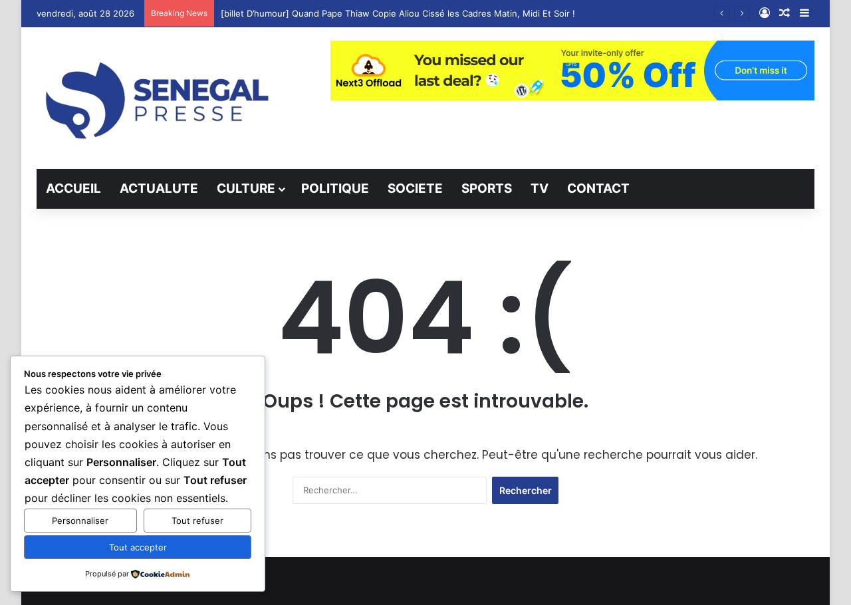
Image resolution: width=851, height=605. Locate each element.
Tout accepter (138, 547)
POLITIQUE (335, 188)
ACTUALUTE (159, 188)
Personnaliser (80, 520)
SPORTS (486, 188)
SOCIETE (415, 188)
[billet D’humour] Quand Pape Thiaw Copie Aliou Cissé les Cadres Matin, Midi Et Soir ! (398, 13)
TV (539, 188)
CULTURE (246, 188)
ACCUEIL (73, 188)
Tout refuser (197, 520)
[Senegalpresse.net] (160, 98)
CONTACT (598, 188)
